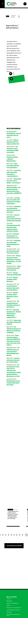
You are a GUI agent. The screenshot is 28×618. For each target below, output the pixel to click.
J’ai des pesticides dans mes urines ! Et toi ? (13, 251)
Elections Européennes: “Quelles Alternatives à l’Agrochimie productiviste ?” (14, 313)
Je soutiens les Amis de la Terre (13, 615)
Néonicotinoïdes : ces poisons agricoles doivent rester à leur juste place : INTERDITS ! (14, 191)
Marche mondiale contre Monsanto (12, 279)
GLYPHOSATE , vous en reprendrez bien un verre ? (14, 135)
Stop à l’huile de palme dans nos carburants (14, 268)
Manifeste (9, 601)
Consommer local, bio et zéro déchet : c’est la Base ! (14, 180)
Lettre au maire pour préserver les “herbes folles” (13, 360)
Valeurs (8, 605)
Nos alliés (9, 612)
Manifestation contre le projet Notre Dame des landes (13, 383)
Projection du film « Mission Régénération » (12, 159)
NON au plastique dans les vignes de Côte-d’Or (13, 142)
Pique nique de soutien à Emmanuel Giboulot (14, 322)
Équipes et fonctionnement (14, 607)
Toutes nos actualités (14, 545)
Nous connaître (12, 597)
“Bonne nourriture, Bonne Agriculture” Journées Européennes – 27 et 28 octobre (14, 259)
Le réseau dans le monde (13, 610)
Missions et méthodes (12, 603)
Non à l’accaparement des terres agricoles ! (13, 165)
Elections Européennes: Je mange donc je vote (13, 235)
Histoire (9, 598)
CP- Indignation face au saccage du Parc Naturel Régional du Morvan (13, 351)
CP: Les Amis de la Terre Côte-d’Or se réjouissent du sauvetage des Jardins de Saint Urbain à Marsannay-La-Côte (14, 370)
